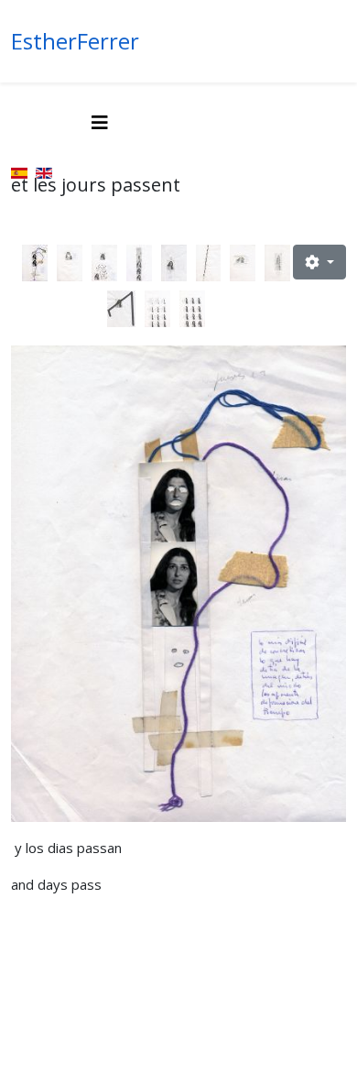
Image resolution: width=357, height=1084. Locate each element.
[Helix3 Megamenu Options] (100, 122)
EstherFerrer (75, 41)
